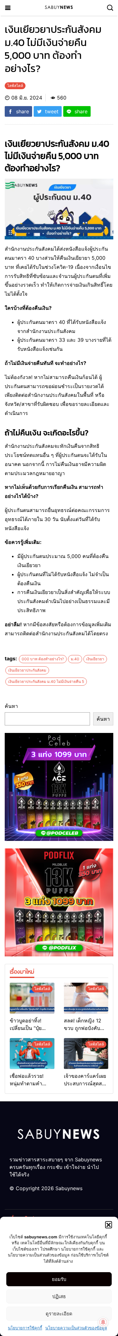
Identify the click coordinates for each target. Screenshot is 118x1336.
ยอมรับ (59, 1279)
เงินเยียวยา (95, 659)
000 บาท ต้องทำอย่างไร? (43, 659)
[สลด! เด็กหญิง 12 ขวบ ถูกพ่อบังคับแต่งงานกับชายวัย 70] (86, 998)
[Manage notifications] (103, 1322)
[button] (108, 1224)
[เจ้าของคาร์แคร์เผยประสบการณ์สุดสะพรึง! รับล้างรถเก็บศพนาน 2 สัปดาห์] (86, 1053)
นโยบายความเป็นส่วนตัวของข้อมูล (76, 1327)
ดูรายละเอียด (59, 1314)
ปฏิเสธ (59, 1296)
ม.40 (75, 659)
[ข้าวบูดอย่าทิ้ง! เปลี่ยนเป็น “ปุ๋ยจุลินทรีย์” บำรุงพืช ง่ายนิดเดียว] (32, 998)
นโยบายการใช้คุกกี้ (25, 1327)
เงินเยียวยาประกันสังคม (27, 670)
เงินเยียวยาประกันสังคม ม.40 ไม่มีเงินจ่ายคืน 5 (46, 681)
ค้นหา (11, 706)
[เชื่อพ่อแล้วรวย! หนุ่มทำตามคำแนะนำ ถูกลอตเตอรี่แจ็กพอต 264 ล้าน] (32, 1053)
